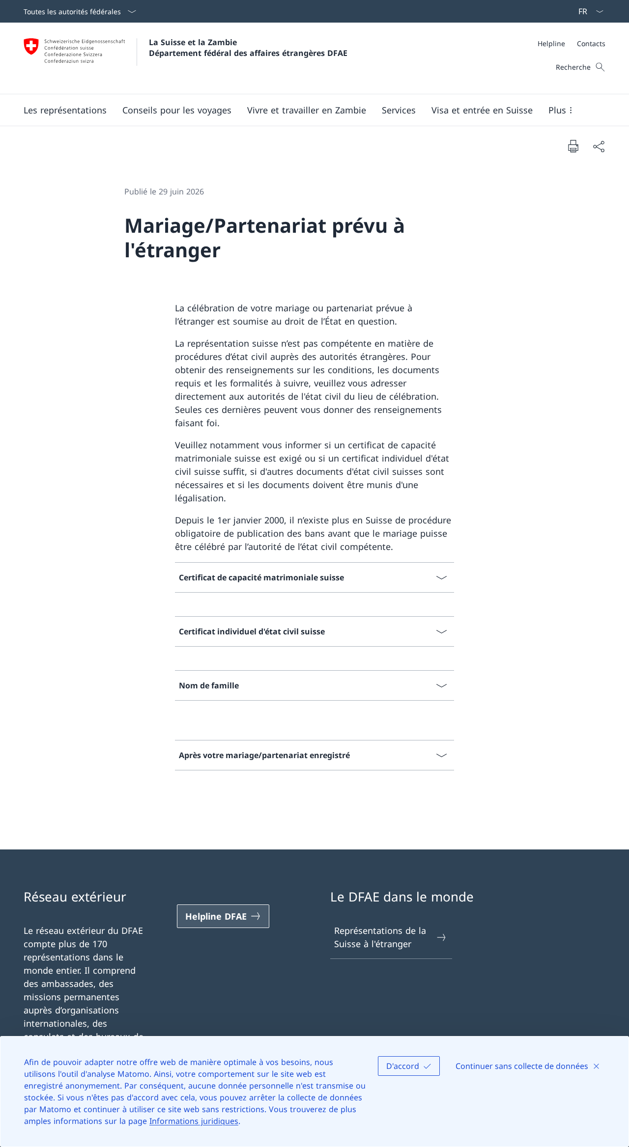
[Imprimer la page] (573, 146)
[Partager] (598, 146)
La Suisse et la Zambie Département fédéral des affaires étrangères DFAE (248, 47)
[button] (65, 110)
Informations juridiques (193, 1121)
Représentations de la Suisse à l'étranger (380, 937)
